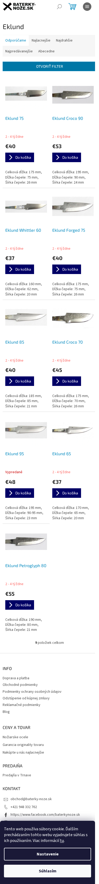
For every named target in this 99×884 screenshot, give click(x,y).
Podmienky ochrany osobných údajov (32, 691)
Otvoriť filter (49, 66)
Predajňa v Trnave (17, 775)
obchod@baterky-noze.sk (31, 799)
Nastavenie (48, 854)
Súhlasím (47, 871)
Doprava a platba (16, 678)
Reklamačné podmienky (21, 705)
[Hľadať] (59, 6)
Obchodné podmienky (20, 684)
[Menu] (87, 6)
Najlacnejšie (41, 40)
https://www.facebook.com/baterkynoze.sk (45, 814)
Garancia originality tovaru (23, 745)
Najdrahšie (64, 40)
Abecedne (46, 51)
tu (62, 841)
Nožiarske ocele (15, 737)
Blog (6, 711)
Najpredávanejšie (19, 51)
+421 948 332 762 (24, 807)
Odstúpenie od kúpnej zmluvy (26, 698)
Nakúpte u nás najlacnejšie (23, 752)
